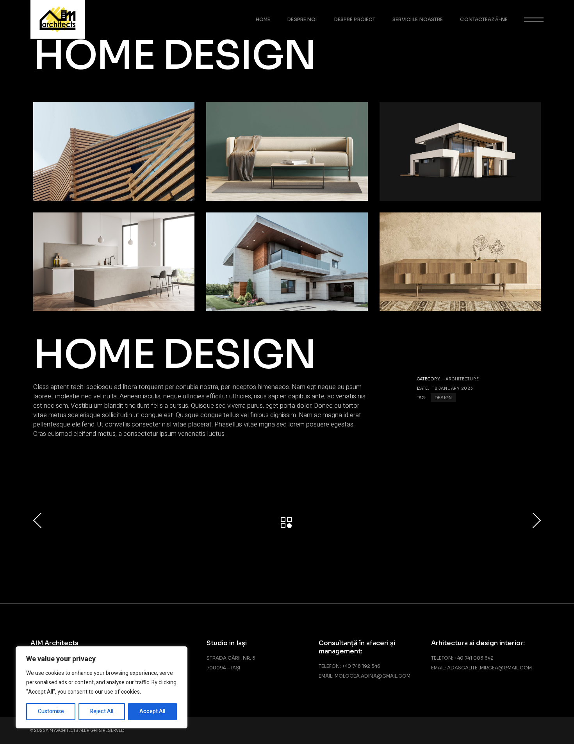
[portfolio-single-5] (460, 261)
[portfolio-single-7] (286, 261)
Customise (51, 711)
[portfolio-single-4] (113, 151)
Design (444, 397)
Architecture (462, 379)
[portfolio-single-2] (460, 151)
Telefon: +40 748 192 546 (349, 666)
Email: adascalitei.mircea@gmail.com (481, 668)
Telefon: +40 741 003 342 (462, 658)
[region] (101, 687)
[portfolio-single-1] (113, 261)
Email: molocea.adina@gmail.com (364, 676)
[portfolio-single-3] (286, 151)
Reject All (101, 711)
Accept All (152, 711)
